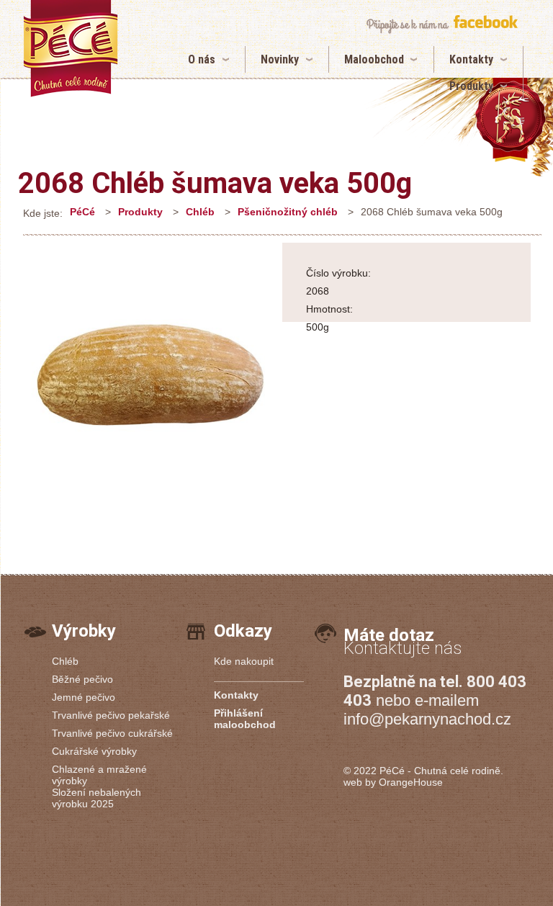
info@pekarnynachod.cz (427, 719)
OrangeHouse (411, 782)
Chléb (200, 211)
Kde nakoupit (244, 661)
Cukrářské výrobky (94, 751)
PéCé (82, 211)
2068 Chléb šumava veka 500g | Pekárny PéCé (70, 48)
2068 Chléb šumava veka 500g (215, 183)
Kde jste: (43, 213)
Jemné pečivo (83, 697)
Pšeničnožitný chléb (288, 211)
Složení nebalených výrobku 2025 (96, 797)
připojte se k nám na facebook (441, 24)
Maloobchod (374, 59)
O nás (201, 59)
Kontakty (471, 59)
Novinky (280, 59)
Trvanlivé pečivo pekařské (111, 715)
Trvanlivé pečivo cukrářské (112, 733)
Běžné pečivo (82, 679)
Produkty (471, 86)
